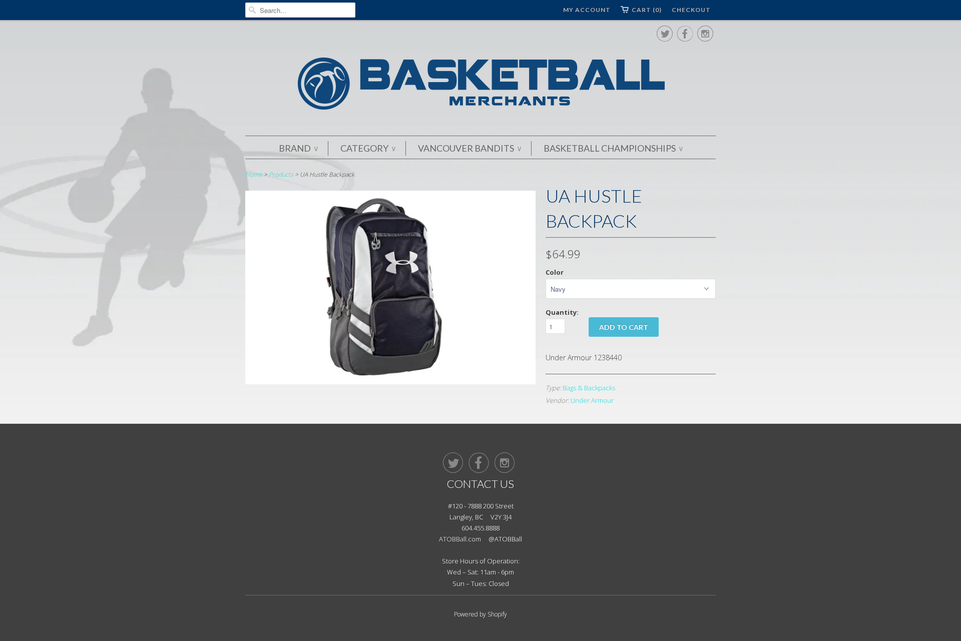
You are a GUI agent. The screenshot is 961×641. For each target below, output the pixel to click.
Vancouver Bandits (469, 148)
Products (281, 174)
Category (367, 148)
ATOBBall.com (460, 538)
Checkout (691, 10)
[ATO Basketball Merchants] (480, 85)
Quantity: (562, 312)
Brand (298, 148)
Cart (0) (647, 10)
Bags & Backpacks (589, 387)
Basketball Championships (613, 148)
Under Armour (592, 400)
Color (555, 272)
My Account (587, 10)
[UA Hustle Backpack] (390, 381)
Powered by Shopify (480, 614)
